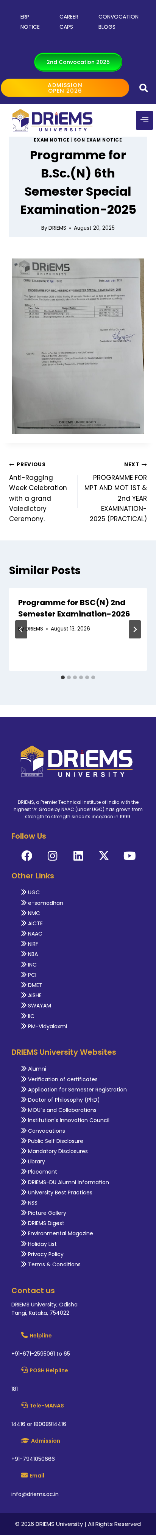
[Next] (135, 629)
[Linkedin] (78, 855)
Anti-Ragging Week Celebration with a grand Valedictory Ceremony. (38, 492)
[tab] (63, 677)
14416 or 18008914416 (38, 1424)
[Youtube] (129, 855)
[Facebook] (26, 855)
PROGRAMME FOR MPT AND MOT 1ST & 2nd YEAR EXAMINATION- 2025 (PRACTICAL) (115, 492)
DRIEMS (57, 228)
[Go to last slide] (21, 629)
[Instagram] (52, 855)
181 (14, 1389)
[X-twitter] (103, 855)
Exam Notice (52, 140)
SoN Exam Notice (98, 140)
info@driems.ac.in (35, 1494)
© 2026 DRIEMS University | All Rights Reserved (78, 1524)
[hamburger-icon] (144, 120)
